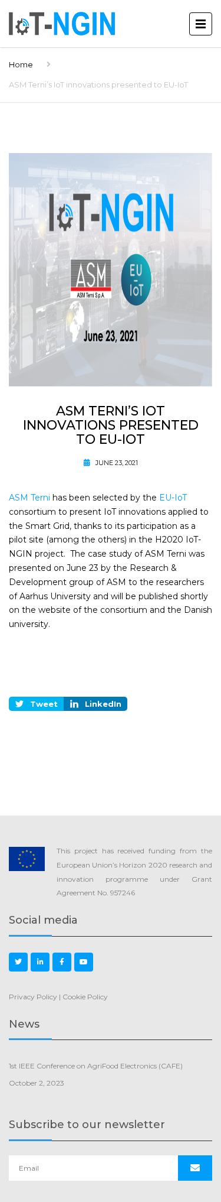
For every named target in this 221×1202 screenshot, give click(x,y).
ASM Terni (29, 497)
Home (21, 64)
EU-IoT (173, 497)
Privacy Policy (33, 996)
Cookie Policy (85, 996)
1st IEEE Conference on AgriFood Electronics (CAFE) (96, 1065)
